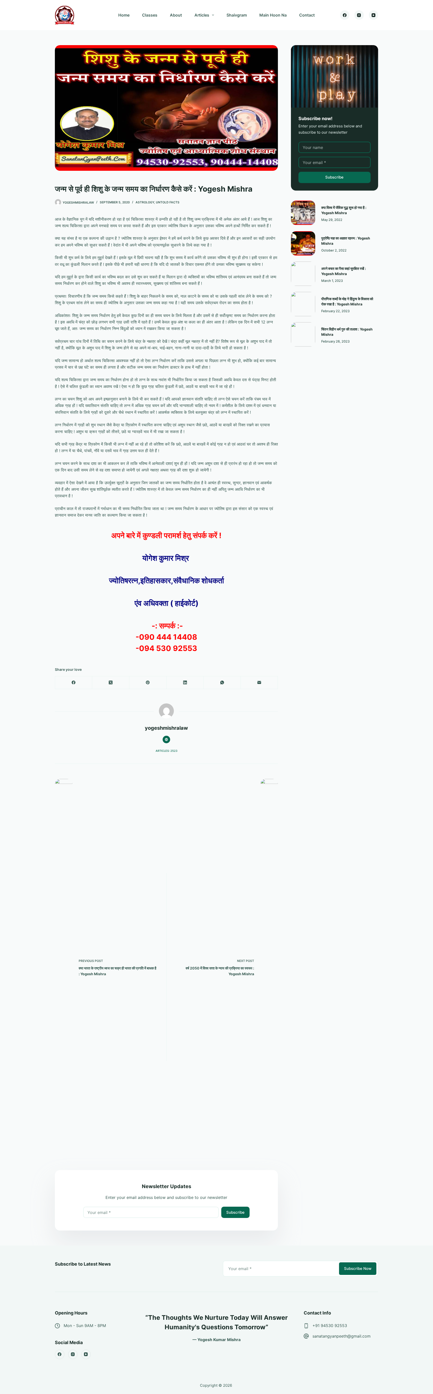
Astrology (145, 202)
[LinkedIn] (185, 682)
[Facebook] (345, 15)
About (176, 15)
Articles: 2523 (166, 751)
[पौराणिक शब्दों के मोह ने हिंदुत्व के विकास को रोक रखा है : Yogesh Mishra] (303, 304)
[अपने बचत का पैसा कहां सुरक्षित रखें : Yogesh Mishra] (303, 274)
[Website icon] (166, 739)
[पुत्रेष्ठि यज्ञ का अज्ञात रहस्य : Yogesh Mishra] (303, 243)
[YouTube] (373, 15)
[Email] (259, 682)
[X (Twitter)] (110, 682)
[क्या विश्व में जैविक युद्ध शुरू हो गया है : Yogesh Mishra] (303, 213)
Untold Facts (167, 202)
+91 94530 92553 (329, 1325)
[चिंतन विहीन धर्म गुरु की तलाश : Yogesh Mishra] (303, 334)
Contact (307, 15)
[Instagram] (359, 15)
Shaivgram (237, 15)
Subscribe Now (357, 1268)
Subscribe (235, 1212)
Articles (201, 15)
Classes (149, 15)
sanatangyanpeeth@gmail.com (341, 1336)
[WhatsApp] (222, 682)
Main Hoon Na (273, 15)
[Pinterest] (147, 682)
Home (124, 15)
